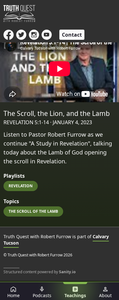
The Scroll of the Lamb (33, 211)
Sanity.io (67, 272)
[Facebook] (8, 35)
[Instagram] (34, 35)
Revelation (21, 186)
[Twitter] (21, 35)
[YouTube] (47, 35)
